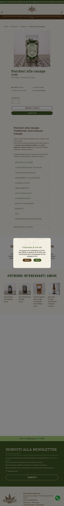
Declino (37, 260)
